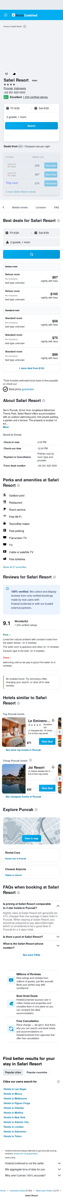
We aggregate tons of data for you (25, 1169)
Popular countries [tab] (37, 1072)
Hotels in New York (14, 1117)
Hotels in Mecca (13, 1093)
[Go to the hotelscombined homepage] (24, 15)
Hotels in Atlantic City (16, 1122)
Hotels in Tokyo (13, 1136)
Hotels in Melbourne (15, 1098)
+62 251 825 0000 (14, 92)
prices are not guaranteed (25, 1153)
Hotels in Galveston (15, 1131)
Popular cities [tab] (13, 1072)
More (6, 427)
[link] (23, 749)
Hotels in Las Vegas (15, 1089)
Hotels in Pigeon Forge (17, 1103)
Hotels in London (14, 1126)
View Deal (47, 741)
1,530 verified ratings (35, 97)
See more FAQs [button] (31, 954)
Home (3, 1190)
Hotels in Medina (13, 1112)
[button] (5, 15)
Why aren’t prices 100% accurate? (25, 1175)
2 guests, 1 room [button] (16, 117)
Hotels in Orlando (14, 1108)
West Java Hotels (44, 1190)
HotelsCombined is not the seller (24, 1163)
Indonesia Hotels (17, 1190)
